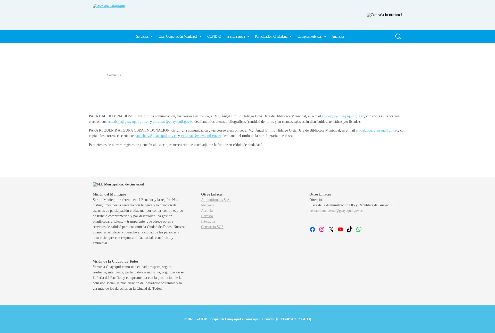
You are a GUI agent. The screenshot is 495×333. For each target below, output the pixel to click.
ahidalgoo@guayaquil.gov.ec (343, 116)
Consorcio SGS (212, 227)
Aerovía (207, 211)
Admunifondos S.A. (215, 200)
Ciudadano (96, 75)
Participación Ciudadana (271, 36)
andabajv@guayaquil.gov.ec (128, 122)
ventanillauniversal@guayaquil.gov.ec (335, 211)
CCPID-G (214, 36)
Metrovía (207, 205)
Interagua (208, 221)
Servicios (142, 36)
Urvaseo (207, 216)
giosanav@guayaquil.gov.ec (173, 122)
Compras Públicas (309, 36)
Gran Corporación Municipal (178, 36)
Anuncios (338, 36)
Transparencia (235, 36)
